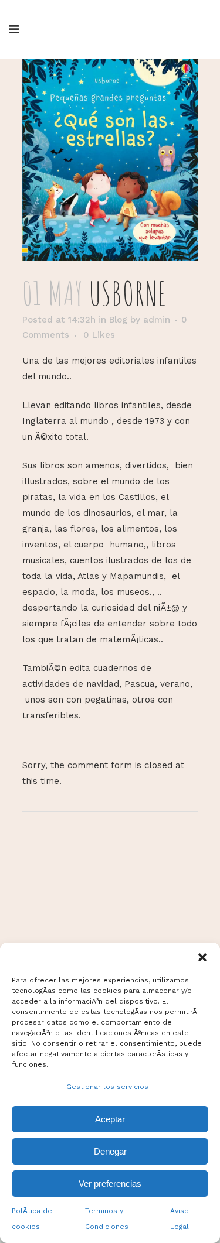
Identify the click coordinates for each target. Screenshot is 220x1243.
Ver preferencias (110, 1184)
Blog (118, 319)
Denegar (110, 1151)
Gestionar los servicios (107, 1087)
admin (156, 319)
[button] (202, 957)
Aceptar (110, 1119)
